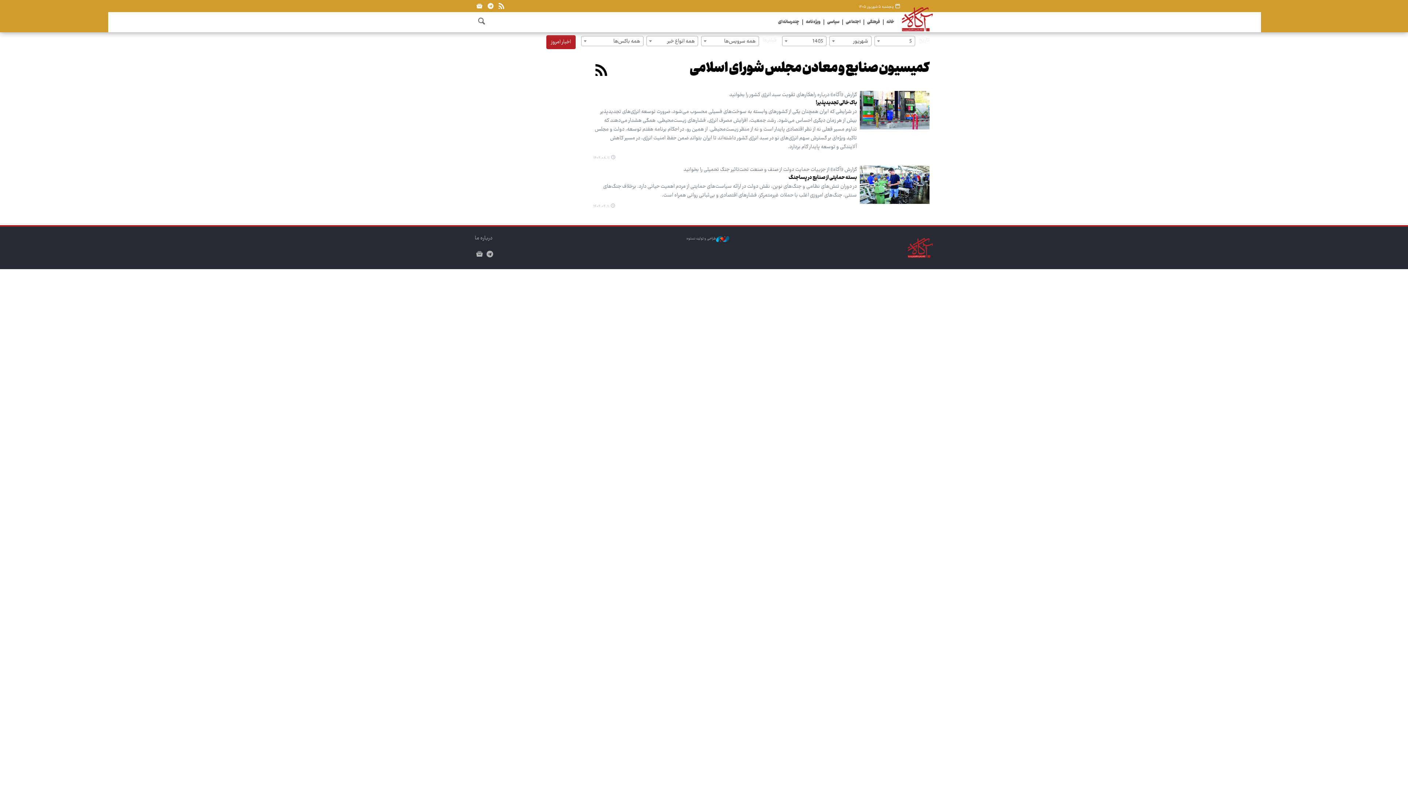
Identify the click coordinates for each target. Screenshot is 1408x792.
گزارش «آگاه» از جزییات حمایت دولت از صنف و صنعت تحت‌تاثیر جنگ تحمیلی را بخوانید (770, 170)
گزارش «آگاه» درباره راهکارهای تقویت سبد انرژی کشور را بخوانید (793, 95)
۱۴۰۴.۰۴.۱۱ (601, 206)
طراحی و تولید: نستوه (701, 239)
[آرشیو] (479, 6)
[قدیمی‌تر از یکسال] (894, 185)
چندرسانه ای (788, 22)
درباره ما (483, 238)
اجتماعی (853, 22)
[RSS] (501, 6)
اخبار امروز (561, 42)
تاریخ (924, 40)
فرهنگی (873, 22)
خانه (890, 22)
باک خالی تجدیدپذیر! (836, 103)
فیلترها (770, 40)
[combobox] (894, 41)
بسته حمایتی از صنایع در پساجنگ (823, 178)
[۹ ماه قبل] (894, 110)
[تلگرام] (490, 6)
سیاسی (833, 22)
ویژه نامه (813, 22)
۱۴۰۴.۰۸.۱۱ (601, 158)
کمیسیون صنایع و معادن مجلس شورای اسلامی (809, 69)
